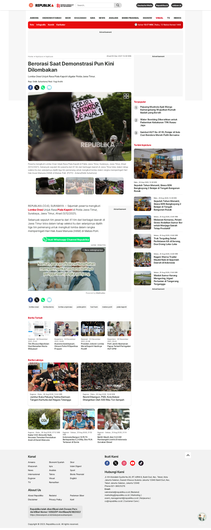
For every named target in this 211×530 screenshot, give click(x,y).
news (102, 18)
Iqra (51, 466)
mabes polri (107, 307)
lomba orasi (34, 307)
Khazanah (32, 466)
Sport (72, 470)
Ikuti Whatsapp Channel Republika (68, 239)
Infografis (41, 24)
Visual (52, 478)
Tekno (52, 474)
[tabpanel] (50, 186)
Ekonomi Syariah (51, 18)
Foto (32, 24)
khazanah (80, 18)
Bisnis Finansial (130, 18)
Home (30, 56)
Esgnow (31, 478)
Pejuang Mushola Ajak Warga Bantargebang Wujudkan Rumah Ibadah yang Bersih (158, 109)
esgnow (147, 18)
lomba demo (48, 307)
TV (168, 18)
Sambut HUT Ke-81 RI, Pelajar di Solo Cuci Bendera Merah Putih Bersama (160, 133)
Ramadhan (54, 482)
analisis (113, 18)
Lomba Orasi (36, 209)
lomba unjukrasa (65, 307)
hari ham (94, 307)
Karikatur (60, 24)
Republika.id (162, 5)
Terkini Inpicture (142, 145)
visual (159, 18)
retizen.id (176, 5)
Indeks (177, 18)
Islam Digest (75, 466)
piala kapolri (122, 307)
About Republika (35, 495)
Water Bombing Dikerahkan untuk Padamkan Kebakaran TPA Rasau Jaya (158, 122)
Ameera (31, 462)
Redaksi (53, 495)
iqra (92, 18)
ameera (34, 18)
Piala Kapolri (65, 209)
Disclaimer (32, 499)
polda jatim (81, 307)
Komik (51, 24)
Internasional (34, 474)
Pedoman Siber (77, 495)
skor (67, 18)
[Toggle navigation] (31, 5)
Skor (72, 462)
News (30, 470)
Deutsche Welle (144, 5)
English (73, 478)
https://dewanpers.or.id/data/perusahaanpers (51, 515)
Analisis (52, 470)
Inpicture (39, 56)
